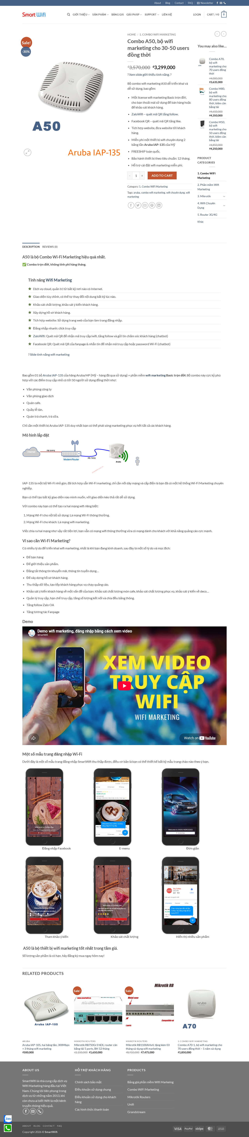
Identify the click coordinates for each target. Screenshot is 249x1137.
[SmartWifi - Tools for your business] (41, 14)
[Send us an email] (221, 3)
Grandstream (136, 1112)
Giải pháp (132, 14)
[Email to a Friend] (145, 205)
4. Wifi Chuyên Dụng (206, 205)
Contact (179, 2)
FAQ (190, 2)
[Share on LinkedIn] (159, 205)
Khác (200, 221)
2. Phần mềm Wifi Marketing (208, 187)
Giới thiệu (80, 14)
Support (151, 14)
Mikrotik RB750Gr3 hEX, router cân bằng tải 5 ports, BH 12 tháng (95, 1046)
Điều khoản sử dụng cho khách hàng (95, 1099)
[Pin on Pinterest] (152, 205)
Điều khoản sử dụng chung (93, 1089)
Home (131, 34)
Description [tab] (31, 246)
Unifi (130, 1104)
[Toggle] (224, 196)
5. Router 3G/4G (207, 214)
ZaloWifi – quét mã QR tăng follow (155, 114)
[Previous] (22, 1020)
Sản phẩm (99, 14)
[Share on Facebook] (131, 205)
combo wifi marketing (153, 192)
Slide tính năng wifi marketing (49, 354)
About (157, 2)
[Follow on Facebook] (217, 3)
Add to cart (162, 175)
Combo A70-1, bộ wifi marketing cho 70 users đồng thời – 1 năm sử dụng (200, 1046)
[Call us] (225, 3)
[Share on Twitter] (138, 205)
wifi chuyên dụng (175, 192)
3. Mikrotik (204, 196)
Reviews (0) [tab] (50, 246)
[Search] (68, 14)
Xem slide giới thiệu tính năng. (149, 74)
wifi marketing (156, 375)
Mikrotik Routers (138, 1097)
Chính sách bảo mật (88, 1082)
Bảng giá (117, 14)
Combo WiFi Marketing (143, 1089)
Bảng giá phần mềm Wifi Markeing (150, 1082)
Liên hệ (167, 14)
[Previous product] (223, 33)
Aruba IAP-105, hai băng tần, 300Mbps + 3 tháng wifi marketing (45, 1046)
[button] (205, 3)
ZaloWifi (39, 336)
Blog (167, 2)
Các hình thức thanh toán (92, 1109)
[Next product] (217, 33)
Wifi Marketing (59, 280)
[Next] (225, 1020)
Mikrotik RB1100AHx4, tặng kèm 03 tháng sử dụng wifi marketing (148, 1046)
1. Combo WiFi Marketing (157, 34)
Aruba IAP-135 (53, 375)
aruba (137, 192)
